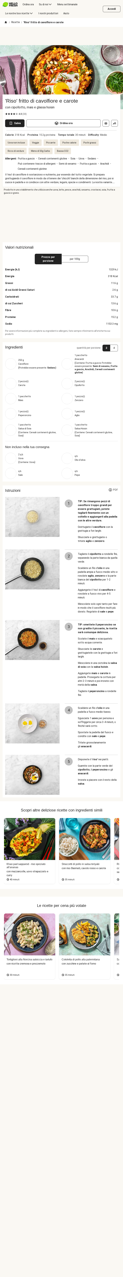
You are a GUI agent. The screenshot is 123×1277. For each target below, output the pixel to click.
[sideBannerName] (61, 218)
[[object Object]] (105, 123)
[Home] (6, 22)
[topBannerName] (61, 36)
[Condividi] (114, 123)
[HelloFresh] (10, 4)
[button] (61, 347)
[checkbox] (6, 114)
